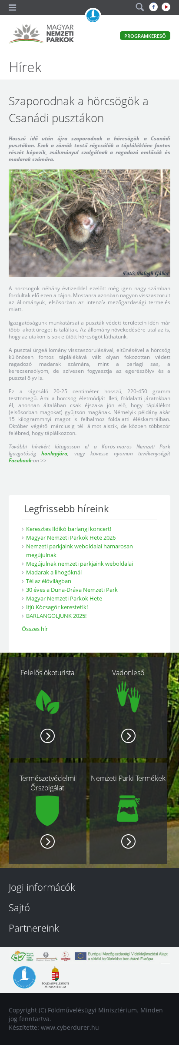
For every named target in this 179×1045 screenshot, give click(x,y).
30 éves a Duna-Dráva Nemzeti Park (72, 590)
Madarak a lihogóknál (54, 572)
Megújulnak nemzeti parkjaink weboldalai (79, 563)
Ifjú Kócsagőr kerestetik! (57, 607)
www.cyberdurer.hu (70, 1027)
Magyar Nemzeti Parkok (41, 35)
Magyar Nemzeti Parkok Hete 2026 (71, 537)
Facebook (20, 460)
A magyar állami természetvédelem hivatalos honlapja (93, 16)
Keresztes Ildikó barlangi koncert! (68, 529)
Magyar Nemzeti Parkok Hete (64, 598)
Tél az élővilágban (48, 581)
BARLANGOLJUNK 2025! (56, 616)
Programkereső (145, 36)
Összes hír (35, 629)
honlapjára (54, 453)
